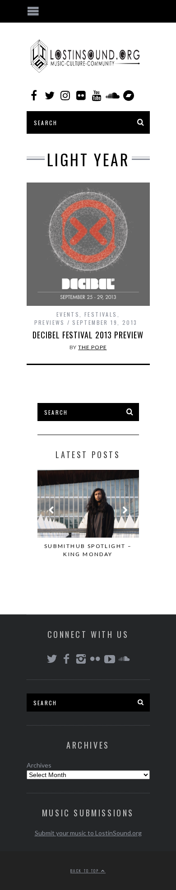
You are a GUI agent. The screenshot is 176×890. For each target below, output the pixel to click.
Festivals (100, 314)
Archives (39, 765)
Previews (49, 322)
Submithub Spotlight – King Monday (88, 550)
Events (67, 314)
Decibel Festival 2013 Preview (87, 335)
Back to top (85, 870)
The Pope (92, 347)
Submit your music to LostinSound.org (88, 833)
